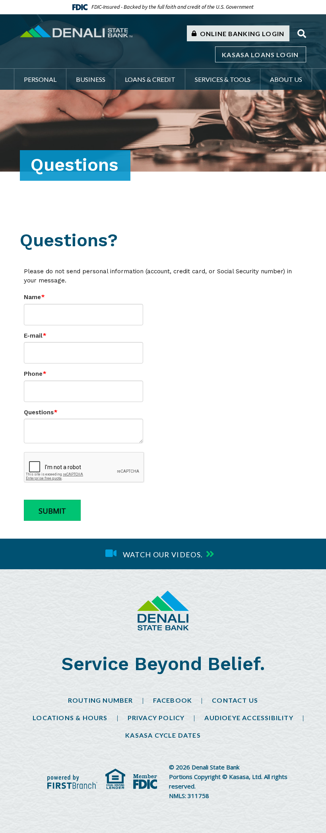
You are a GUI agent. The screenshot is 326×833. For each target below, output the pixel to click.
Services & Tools (222, 79)
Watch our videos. (163, 554)
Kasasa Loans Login (260, 54)
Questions (39, 412)
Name (32, 297)
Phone (33, 373)
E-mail (33, 335)
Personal (40, 79)
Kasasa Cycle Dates (163, 735)
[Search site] (301, 34)
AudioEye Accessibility (248, 717)
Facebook (172, 700)
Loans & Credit (150, 79)
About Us (286, 79)
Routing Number (100, 700)
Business (90, 79)
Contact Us (235, 700)
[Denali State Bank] (76, 30)
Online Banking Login (241, 33)
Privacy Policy (156, 717)
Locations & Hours (70, 717)
